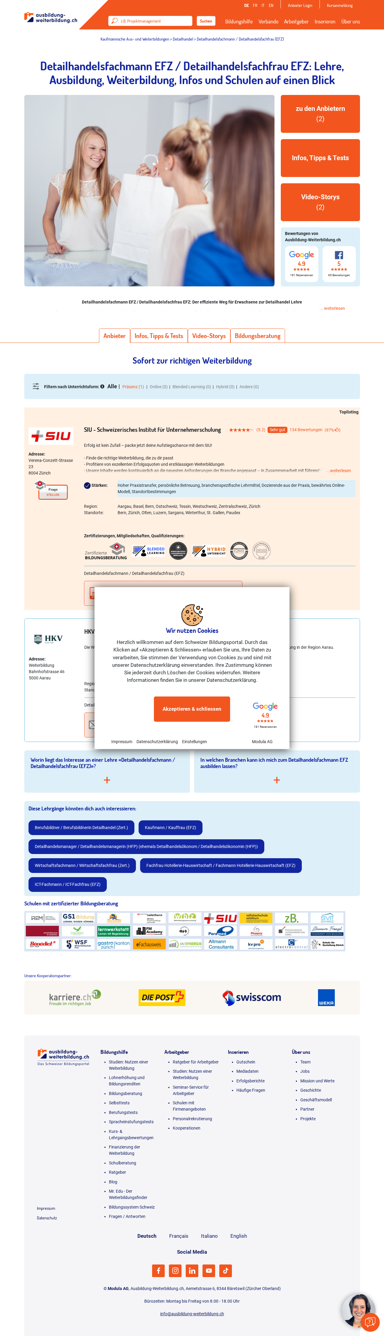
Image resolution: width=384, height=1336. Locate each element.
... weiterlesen (332, 308)
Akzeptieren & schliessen (192, 709)
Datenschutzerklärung (157, 741)
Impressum (121, 741)
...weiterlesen (338, 470)
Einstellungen (194, 741)
